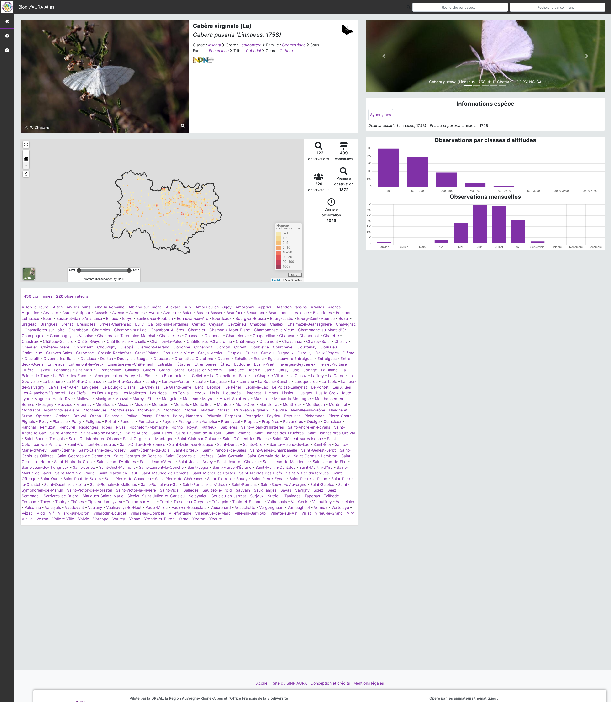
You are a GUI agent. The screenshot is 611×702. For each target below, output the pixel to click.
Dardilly (304, 352)
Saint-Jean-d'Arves (157, 461)
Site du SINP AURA (290, 683)
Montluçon (315, 404)
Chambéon (78, 330)
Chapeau (287, 335)
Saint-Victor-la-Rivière (136, 490)
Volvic (83, 518)
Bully (139, 324)
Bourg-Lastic (281, 318)
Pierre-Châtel (341, 415)
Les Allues (342, 387)
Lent (199, 387)
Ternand (29, 501)
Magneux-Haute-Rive (53, 398)
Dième (348, 352)
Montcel (224, 404)
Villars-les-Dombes (147, 513)
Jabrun (254, 370)
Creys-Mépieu (210, 352)
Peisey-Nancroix (187, 415)
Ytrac (183, 518)
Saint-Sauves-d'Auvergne (283, 484)
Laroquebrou (306, 381)
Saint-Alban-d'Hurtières (262, 427)
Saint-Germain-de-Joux (268, 455)
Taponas (312, 496)
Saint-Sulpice (322, 484)
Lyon (26, 398)
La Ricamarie (242, 381)
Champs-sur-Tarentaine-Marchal (126, 335)
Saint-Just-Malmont (117, 467)
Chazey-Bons (318, 341)
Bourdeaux (222, 318)
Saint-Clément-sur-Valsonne (298, 438)
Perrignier (254, 415)
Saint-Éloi (322, 444)
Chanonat (213, 335)
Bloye (127, 318)
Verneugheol (298, 507)
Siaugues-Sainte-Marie (103, 496)
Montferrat (269, 404)
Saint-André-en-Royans (309, 427)
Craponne (85, 352)
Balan (187, 312)
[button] (26, 159)
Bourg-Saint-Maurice (316, 318)
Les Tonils (180, 392)
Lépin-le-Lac (256, 387)
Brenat (67, 324)
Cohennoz (203, 347)
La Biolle (146, 375)
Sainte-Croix (254, 444)
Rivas (121, 427)
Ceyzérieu (237, 324)
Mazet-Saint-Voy (234, 398)
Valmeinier (345, 501)
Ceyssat (216, 324)
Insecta (214, 44)
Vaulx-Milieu (157, 507)
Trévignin (220, 501)
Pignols (28, 421)
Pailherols (113, 415)
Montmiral (338, 404)
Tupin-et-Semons (247, 501)
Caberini (253, 50)
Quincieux (332, 421)
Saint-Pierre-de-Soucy (227, 478)
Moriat (190, 410)
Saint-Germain (230, 455)
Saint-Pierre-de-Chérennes (179, 478)
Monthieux (292, 404)
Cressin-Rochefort (114, 352)
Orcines (62, 415)
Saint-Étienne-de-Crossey (102, 450)
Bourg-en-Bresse (251, 318)
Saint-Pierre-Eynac (268, 478)
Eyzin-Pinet (264, 364)
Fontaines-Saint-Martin (74, 370)
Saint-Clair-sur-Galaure (198, 438)
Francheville (110, 370)
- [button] (26, 165)
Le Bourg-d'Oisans (119, 387)
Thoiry (61, 501)
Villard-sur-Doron (73, 513)
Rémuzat (48, 427)
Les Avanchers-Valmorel (43, 392)
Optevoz (44, 415)
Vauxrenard (220, 507)
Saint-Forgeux (186, 450)
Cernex (198, 324)
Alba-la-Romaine (109, 307)
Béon (47, 318)
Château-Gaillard (58, 341)
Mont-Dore (245, 404)
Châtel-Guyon (90, 341)
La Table (329, 381)
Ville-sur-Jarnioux (250, 513)
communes (38, 296)
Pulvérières (293, 421)
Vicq (41, 513)
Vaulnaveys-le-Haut (124, 507)
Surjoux (257, 496)
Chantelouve (237, 335)
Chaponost (309, 335)
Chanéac (192, 335)
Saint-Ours (49, 478)
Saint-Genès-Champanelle (273, 450)
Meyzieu (64, 404)
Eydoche (242, 364)
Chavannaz (292, 341)
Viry (350, 513)
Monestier (161, 404)
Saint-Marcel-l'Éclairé (232, 467)
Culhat (251, 352)
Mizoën (141, 404)
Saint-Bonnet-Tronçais (45, 438)
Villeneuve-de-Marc (213, 513)
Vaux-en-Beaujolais (189, 507)
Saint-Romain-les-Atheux (205, 484)
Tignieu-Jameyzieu (105, 501)
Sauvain (243, 490)
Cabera (286, 50)
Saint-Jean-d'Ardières (116, 461)
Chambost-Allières (167, 330)
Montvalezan (122, 410)
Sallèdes (191, 490)
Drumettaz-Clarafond (194, 358)
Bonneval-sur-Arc (192, 318)
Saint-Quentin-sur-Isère (65, 484)
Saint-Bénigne (238, 433)
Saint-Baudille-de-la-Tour (198, 433)
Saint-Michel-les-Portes (213, 473)
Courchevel (283, 347)
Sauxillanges (265, 490)
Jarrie (269, 370)
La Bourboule (170, 375)
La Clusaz (298, 375)
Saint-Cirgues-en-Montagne (148, 438)
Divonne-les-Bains (60, 358)
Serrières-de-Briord (61, 496)
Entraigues (327, 358)
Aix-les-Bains (78, 307)
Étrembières (205, 364)
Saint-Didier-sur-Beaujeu (191, 444)
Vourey (118, 518)
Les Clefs (77, 392)
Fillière (27, 370)
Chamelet (196, 330)
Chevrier (29, 347)
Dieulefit (32, 358)
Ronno (177, 427)
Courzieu (329, 347)
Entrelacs (56, 364)
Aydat (154, 312)
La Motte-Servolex (124, 381)
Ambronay (245, 307)
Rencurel (67, 427)
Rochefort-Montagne (149, 427)
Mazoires (262, 398)
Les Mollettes (134, 392)
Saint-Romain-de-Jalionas (113, 484)
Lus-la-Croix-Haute (333, 392)
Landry (151, 381)
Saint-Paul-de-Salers (82, 478)
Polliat (110, 421)
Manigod (103, 398)
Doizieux (88, 358)
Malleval (84, 398)
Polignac (93, 421)
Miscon (124, 404)
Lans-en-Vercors (176, 381)
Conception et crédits (331, 683)
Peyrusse (292, 415)
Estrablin (165, 364)
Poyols (168, 421)
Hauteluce (235, 370)
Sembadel (31, 496)
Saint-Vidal (169, 490)
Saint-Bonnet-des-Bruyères (279, 433)
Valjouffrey (322, 501)
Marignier (170, 398)
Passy (147, 415)
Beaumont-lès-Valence (289, 312)
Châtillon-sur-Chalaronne (209, 341)
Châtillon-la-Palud (166, 341)
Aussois (101, 312)
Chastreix (30, 341)
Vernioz (320, 507)
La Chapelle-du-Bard (229, 375)
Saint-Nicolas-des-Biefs (260, 473)
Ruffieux (209, 427)
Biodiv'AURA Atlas (36, 7)
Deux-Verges (327, 352)
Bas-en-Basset (209, 312)
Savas (285, 490)
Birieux (112, 318)
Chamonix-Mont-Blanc (229, 330)
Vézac (27, 513)
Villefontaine (180, 513)
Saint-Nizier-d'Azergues (307, 473)
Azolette (171, 312)
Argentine (30, 312)
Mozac (224, 410)
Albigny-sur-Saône (145, 307)
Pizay (44, 421)
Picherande (315, 415)
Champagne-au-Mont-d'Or (322, 330)
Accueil (263, 683)
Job (296, 370)
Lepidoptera (250, 44)
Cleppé (127, 347)
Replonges (88, 427)
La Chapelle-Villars (268, 375)
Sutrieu (274, 496)
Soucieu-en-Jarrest (228, 496)
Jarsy (284, 370)
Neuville (280, 410)
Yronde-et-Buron (159, 518)
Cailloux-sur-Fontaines (168, 324)
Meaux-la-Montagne (292, 398)
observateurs (72, 296)
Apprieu (265, 307)
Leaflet (276, 280)
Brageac (29, 324)
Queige (313, 421)
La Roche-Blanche (274, 381)
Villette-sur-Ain (283, 513)
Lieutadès (232, 392)
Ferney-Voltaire (333, 364)
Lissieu (288, 392)
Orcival (79, 415)
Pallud (131, 415)
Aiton (58, 307)
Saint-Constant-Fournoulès (91, 444)
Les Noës (158, 392)
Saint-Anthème (63, 433)
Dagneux (286, 352)
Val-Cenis (299, 501)
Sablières (229, 427)
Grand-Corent (171, 370)
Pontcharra (148, 421)
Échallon (242, 358)
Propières (270, 421)
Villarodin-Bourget (109, 513)
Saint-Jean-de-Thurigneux (45, 467)
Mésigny (45, 404)
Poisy (76, 421)
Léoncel (214, 387)
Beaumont (255, 312)
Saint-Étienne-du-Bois (149, 450)
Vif (51, 513)
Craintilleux (32, 352)
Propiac (251, 421)
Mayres (208, 398)
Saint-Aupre (136, 433)
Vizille (27, 518)
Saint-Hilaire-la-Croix (73, 461)
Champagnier (34, 335)
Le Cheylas (149, 387)
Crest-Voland (147, 352)
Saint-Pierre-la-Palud (308, 478)
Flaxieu (43, 370)
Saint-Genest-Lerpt (318, 450)
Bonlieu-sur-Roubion (154, 318)
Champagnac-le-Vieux (274, 330)
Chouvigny (106, 347)
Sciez (318, 490)
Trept (164, 501)
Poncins (127, 421)
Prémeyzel (230, 421)
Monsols (181, 404)
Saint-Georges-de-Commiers (84, 455)
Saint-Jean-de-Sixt (330, 461)
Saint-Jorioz (84, 467)
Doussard (162, 358)
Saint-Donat (228, 444)
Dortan (106, 358)
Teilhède (331, 496)
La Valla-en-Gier (63, 387)
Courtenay (306, 347)
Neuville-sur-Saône (308, 410)
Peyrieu (273, 415)
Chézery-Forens (55, 347)
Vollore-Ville (63, 518)
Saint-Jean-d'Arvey (195, 461)
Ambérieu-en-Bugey (213, 307)
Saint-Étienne (63, 450)
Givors (149, 370)
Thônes (77, 501)
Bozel (344, 318)
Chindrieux (83, 347)
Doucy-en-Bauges (133, 358)
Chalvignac (346, 324)
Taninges (292, 496)
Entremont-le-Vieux (86, 364)
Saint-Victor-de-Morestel (89, 490)
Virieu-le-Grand (329, 513)
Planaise (60, 421)
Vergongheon (271, 507)
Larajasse (218, 381)
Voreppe (100, 518)
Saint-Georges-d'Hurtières (189, 455)
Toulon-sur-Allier (141, 501)
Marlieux (190, 398)
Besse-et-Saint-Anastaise (79, 318)
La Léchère (53, 381)
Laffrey (317, 375)
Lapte (200, 381)
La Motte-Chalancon (85, 381)
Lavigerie (90, 387)
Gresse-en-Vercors (205, 370)
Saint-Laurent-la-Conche (161, 467)
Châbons (258, 324)
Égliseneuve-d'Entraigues (290, 358)
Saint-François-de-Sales (224, 450)
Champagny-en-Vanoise (71, 335)
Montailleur (203, 404)
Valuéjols (53, 507)
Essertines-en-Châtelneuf (130, 364)
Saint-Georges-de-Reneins (138, 455)
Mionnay (84, 404)
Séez (331, 490)
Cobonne (182, 347)
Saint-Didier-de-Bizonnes (142, 444)
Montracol (31, 410)
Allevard (173, 307)
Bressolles (86, 324)
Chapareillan (264, 335)
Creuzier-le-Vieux (178, 352)
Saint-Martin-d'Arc (316, 467)
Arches (334, 307)
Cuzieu (267, 352)
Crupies (234, 352)
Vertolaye (340, 507)
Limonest (253, 392)
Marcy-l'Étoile (145, 398)
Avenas (118, 312)
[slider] (79, 270)
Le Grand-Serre (177, 387)
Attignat (83, 312)
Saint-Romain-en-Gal (160, 484)
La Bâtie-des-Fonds (70, 375)
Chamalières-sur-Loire (44, 330)
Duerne (223, 358)
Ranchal (29, 427)
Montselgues (95, 410)
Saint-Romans (244, 484)
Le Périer (233, 387)
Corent (240, 347)
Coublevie (260, 347)
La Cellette (196, 375)
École (259, 358)
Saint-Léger (198, 467)
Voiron (42, 518)
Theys (45, 501)
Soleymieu (198, 496)
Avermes (137, 312)
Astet (67, 312)
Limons (271, 392)
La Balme (329, 370)
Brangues (49, 324)
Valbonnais (277, 501)
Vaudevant (74, 507)
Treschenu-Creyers (191, 501)
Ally (188, 307)
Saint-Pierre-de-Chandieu (128, 478)
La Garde (336, 375)
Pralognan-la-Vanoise (198, 421)
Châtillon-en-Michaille (126, 341)
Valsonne (33, 507)
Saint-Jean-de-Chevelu (238, 461)
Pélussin (213, 415)
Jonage (310, 370)
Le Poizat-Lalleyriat (289, 387)
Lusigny (305, 392)
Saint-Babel (161, 433)
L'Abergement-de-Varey (113, 375)
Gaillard (132, 370)
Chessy (341, 341)
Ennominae (219, 50)
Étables (184, 364)
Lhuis (214, 392)
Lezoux (199, 392)
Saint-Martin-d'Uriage (75, 473)
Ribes (107, 427)
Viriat (306, 513)
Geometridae (294, 44)
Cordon (223, 347)
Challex (276, 324)
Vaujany (95, 507)
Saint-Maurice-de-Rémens (164, 473)
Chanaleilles (170, 335)
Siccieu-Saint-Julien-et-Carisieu (156, 496)
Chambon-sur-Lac (130, 330)
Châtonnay (245, 341)
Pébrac (162, 415)
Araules (317, 307)
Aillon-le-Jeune (35, 307)
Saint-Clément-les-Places (246, 438)
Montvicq (172, 410)
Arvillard (50, 312)
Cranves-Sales (59, 352)
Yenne (134, 518)
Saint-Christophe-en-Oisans (94, 438)
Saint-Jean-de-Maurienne (286, 461)
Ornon (95, 415)
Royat (192, 427)
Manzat (122, 398)
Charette (331, 335)
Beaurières (322, 312)
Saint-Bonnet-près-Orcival (331, 433)
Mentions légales (368, 683)
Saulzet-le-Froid (217, 490)
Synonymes (380, 114)
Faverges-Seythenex (297, 364)
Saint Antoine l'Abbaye (101, 433)
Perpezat (233, 415)
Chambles (101, 330)
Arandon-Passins (291, 307)
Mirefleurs (105, 404)
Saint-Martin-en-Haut (118, 473)
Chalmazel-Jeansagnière (309, 324)
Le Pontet (320, 387)
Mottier (207, 410)
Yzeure (215, 518)
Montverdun (149, 410)
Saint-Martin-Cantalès (275, 467)
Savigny (302, 490)
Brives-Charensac (115, 324)
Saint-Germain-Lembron (315, 455)
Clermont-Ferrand (153, 347)
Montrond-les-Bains (62, 410)
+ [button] (26, 153)
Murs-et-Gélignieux (251, 410)
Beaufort (234, 312)
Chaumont (268, 341)
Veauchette (245, 507)
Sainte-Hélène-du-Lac (289, 444)
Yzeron (198, 518)
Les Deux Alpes (104, 392)
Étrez (225, 364)
